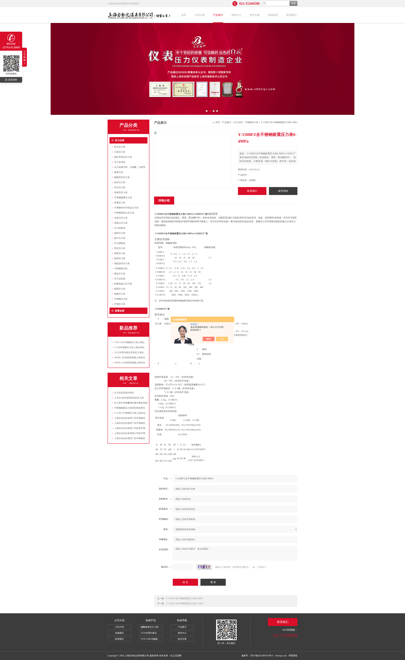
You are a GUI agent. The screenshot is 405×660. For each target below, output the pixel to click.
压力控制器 (119, 278)
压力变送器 (119, 162)
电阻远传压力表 (122, 263)
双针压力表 (119, 248)
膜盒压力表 (119, 273)
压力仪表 (119, 140)
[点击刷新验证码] (204, 567)
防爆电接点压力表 (123, 284)
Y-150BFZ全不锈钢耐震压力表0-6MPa (184, 598)
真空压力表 (119, 182)
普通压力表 (119, 202)
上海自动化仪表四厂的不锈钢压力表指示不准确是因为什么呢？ (145, 418)
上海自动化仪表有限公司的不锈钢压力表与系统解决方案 (142, 433)
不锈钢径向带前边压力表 (126, 208)
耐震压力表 (119, 289)
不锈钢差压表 (121, 268)
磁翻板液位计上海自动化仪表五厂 (152, 627)
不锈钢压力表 (121, 299)
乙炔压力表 (119, 152)
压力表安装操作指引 (124, 393)
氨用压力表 (119, 258)
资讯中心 (236, 15)
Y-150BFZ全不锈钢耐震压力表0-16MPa (185, 603)
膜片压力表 (119, 238)
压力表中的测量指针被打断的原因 (130, 403)
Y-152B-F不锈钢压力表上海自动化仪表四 (134, 413)
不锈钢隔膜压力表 (123, 197)
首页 (183, 15)
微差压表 (118, 172)
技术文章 (255, 15)
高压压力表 (119, 187)
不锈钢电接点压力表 (124, 213)
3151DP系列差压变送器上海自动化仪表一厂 (135, 352)
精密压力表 (119, 253)
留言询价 (283, 191)
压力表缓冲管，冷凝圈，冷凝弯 (129, 167)
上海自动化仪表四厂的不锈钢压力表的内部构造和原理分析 (143, 423)
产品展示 (218, 15)
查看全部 (119, 310)
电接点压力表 (121, 223)
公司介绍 (200, 15)
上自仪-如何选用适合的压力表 (129, 398)
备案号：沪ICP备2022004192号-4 (257, 655)
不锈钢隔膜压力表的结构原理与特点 (132, 408)
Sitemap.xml (281, 655)
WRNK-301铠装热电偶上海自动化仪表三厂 (135, 362)
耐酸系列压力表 (122, 177)
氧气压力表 (119, 147)
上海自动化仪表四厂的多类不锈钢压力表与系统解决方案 (142, 428)
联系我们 (291, 15)
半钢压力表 (119, 304)
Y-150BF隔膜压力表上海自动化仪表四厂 (133, 347)
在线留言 (273, 15)
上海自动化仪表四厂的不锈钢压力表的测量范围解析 (139, 438)
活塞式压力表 (121, 218)
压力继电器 (119, 243)
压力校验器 (119, 228)
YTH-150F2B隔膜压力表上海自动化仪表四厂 (136, 342)
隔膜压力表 (119, 294)
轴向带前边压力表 (123, 157)
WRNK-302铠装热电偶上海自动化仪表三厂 (135, 357)
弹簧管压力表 (121, 192)
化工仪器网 (175, 655)
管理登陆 (293, 655)
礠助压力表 (119, 233)
